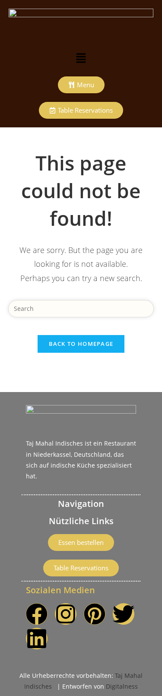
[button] (80, 58)
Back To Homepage (81, 344)
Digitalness (122, 686)
